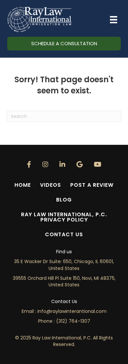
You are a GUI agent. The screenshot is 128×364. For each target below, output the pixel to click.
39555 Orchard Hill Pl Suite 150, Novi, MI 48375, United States (64, 281)
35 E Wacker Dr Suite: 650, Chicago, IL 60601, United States (64, 264)
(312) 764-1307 (73, 321)
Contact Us (64, 234)
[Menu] (113, 19)
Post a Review (92, 185)
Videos (50, 185)
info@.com (72, 311)
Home (22, 185)
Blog (64, 199)
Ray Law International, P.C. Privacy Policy (64, 217)
